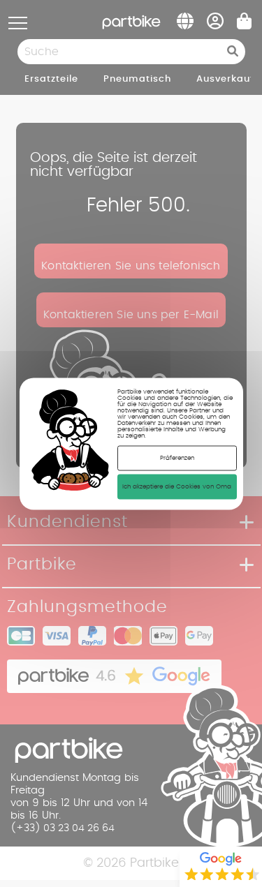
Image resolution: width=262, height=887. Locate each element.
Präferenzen (177, 457)
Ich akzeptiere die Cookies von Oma (176, 486)
